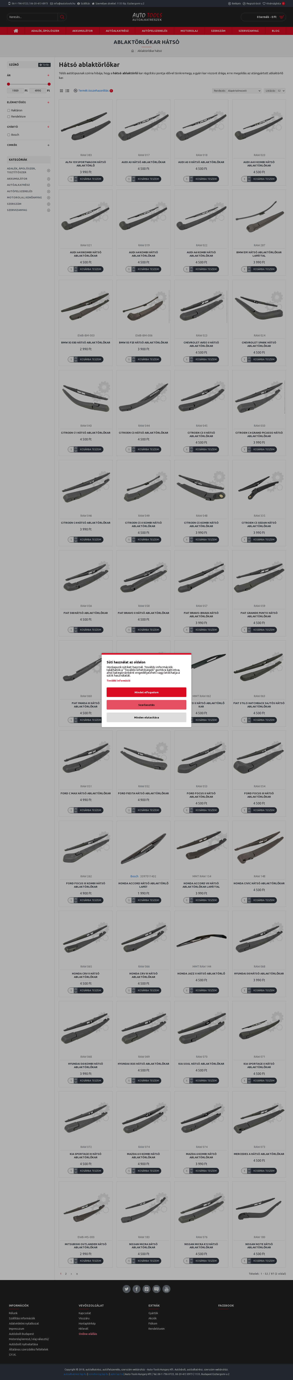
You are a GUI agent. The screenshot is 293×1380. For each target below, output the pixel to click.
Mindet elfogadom (147, 692)
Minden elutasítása (146, 717)
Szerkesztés (146, 704)
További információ (118, 680)
